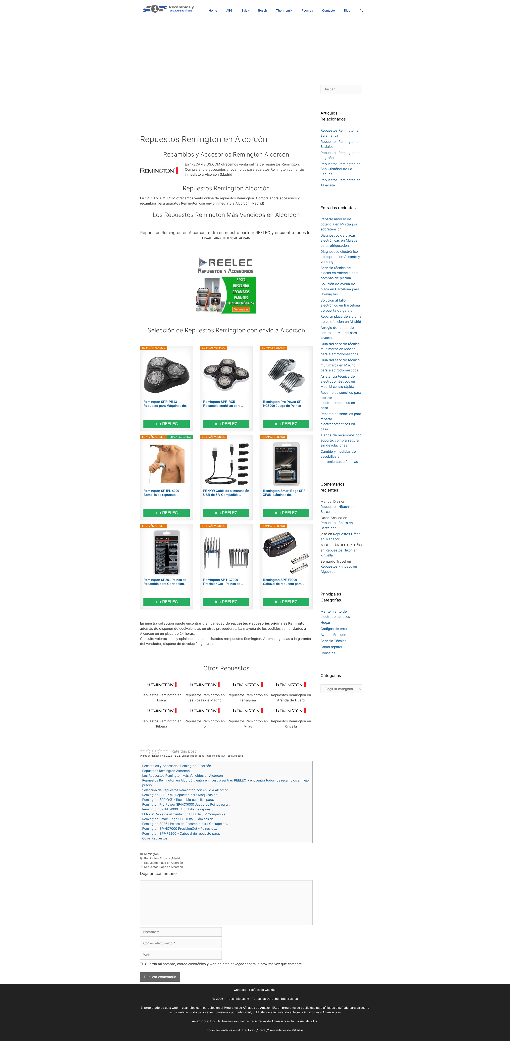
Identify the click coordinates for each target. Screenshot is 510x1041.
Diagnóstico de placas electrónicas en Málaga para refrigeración (339, 240)
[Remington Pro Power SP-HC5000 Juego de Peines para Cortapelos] (286, 375)
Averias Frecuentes (336, 635)
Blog (347, 10)
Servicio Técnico (333, 641)
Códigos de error (334, 629)
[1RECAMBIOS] (169, 8)
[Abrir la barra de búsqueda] (361, 10)
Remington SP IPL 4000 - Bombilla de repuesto (162, 493)
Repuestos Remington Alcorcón (166, 771)
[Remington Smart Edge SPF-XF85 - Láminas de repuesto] (286, 464)
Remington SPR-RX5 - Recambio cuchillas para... (223, 403)
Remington (151, 854)
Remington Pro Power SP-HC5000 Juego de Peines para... (282, 404)
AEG (229, 10)
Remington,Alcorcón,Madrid (162, 858)
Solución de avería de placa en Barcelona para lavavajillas (340, 289)
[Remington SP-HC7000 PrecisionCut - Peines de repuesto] (226, 553)
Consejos (328, 653)
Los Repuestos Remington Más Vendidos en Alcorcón (182, 776)
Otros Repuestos (154, 838)
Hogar (325, 623)
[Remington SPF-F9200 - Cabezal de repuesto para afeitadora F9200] (286, 553)
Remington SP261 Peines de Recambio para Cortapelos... (164, 582)
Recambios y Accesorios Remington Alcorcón (176, 766)
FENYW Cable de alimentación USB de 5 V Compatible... (226, 493)
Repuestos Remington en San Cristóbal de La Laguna (341, 169)
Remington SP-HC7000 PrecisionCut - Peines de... (223, 582)
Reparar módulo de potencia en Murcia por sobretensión (339, 224)
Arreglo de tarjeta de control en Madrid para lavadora (339, 333)
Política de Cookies (262, 990)
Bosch (262, 10)
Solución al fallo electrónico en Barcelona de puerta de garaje (340, 305)
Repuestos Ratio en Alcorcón (163, 862)
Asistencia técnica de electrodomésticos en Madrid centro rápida (338, 381)
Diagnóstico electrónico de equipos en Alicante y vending (340, 257)
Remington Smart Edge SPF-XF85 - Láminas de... (284, 493)
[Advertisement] (255, 49)
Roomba (307, 10)
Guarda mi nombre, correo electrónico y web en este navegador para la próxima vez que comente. (224, 964)
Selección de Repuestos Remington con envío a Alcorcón (185, 790)
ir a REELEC (166, 423)
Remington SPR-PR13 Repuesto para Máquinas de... (165, 403)
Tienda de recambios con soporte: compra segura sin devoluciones (341, 440)
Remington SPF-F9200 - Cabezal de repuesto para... (283, 582)
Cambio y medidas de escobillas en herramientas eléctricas (339, 457)
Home (213, 10)
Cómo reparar (331, 647)
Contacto (328, 10)
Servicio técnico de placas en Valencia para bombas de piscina (340, 273)
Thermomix (284, 10)
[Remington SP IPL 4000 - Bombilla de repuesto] (166, 464)
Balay (245, 10)
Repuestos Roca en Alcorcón (163, 867)
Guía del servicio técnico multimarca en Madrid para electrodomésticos (340, 349)
